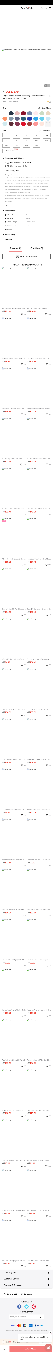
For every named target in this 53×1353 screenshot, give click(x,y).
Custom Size (12, 150)
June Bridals (26, 8)
